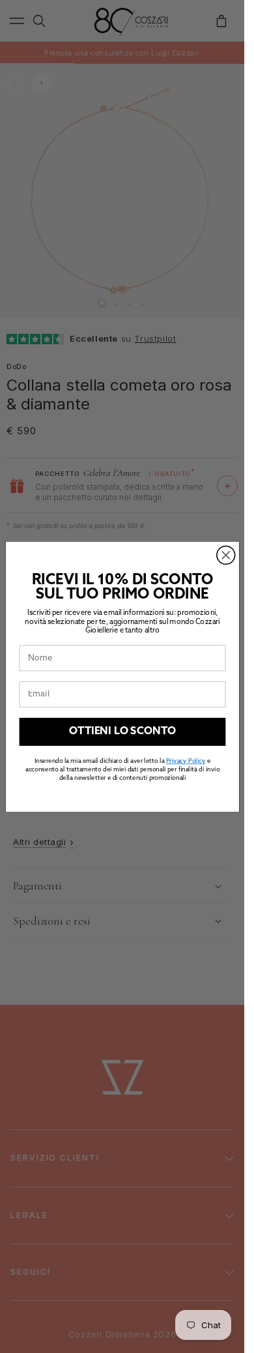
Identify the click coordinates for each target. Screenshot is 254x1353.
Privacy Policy (185, 761)
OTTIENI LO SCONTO (122, 731)
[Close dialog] (225, 555)
